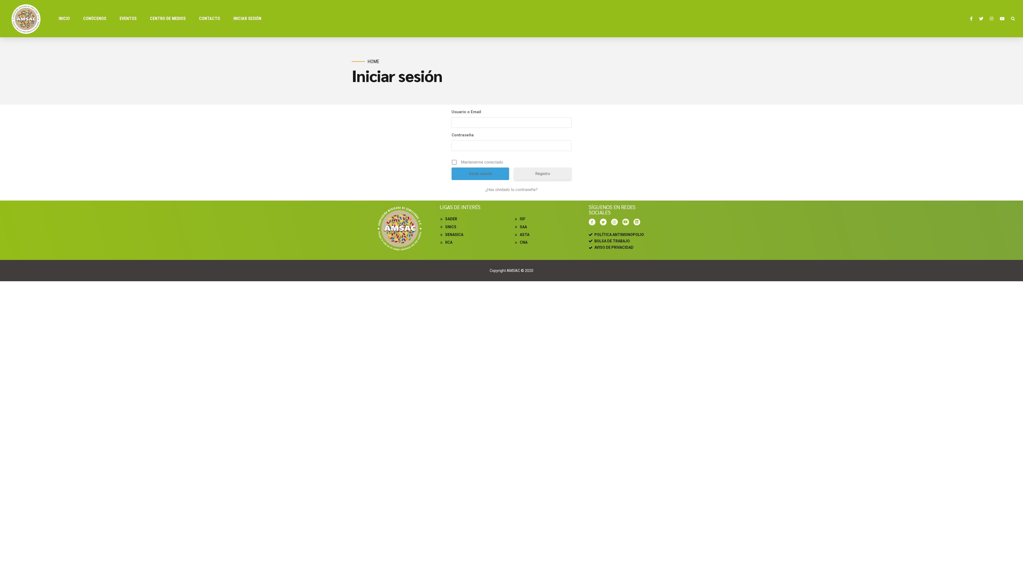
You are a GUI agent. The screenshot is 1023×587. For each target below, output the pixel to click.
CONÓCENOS (94, 18)
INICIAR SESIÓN (247, 18)
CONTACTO (209, 18)
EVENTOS (128, 18)
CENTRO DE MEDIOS (168, 18)
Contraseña (463, 135)
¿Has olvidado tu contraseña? (511, 189)
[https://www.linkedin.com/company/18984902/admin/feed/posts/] (638, 222)
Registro (542, 173)
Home (373, 61)
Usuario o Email (466, 111)
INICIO (64, 18)
